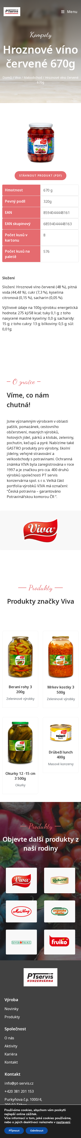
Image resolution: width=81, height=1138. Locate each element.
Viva (18, 77)
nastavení (63, 1122)
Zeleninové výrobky (20, 699)
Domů (7, 77)
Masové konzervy (61, 764)
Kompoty (41, 34)
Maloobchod (33, 77)
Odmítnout (36, 1130)
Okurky (20, 785)
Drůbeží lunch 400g (61, 755)
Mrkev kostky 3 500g (60, 690)
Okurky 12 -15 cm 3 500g (20, 776)
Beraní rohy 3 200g (20, 689)
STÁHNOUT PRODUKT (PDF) (40, 175)
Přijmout (14, 1130)
